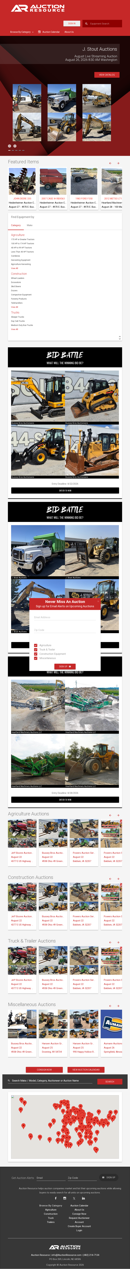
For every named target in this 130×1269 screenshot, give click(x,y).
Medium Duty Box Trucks (22, 325)
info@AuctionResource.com (66, 1255)
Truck (51, 1218)
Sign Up (63, 666)
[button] (9, 146)
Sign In (71, 23)
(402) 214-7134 (91, 1255)
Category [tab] (16, 225)
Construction (19, 273)
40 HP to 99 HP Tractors (21, 248)
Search (109, 1081)
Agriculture (42, 645)
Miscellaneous (42, 658)
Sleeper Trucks (17, 317)
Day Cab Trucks (18, 321)
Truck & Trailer (42, 649)
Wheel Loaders (17, 278)
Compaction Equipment (21, 295)
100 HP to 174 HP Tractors (22, 243)
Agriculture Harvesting (21, 264)
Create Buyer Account (79, 1226)
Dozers (14, 290)
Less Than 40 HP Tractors (22, 252)
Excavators (16, 282)
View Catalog (107, 75)
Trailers (51, 1222)
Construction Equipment (42, 653)
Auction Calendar (79, 1205)
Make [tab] (29, 225)
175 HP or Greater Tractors (22, 239)
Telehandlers (17, 303)
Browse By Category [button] (20, 32)
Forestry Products (19, 299)
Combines (15, 256)
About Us (69, 32)
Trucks (15, 312)
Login (79, 1230)
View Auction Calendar (86, 1069)
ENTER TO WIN (65, 490)
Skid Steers (16, 286)
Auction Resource (40, 1255)
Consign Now (44, 1069)
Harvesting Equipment (20, 260)
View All (14, 268)
